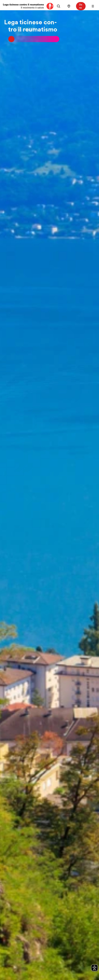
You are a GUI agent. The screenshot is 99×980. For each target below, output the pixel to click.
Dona (80, 6)
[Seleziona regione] (69, 6)
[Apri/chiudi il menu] (93, 6)
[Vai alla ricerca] (58, 6)
